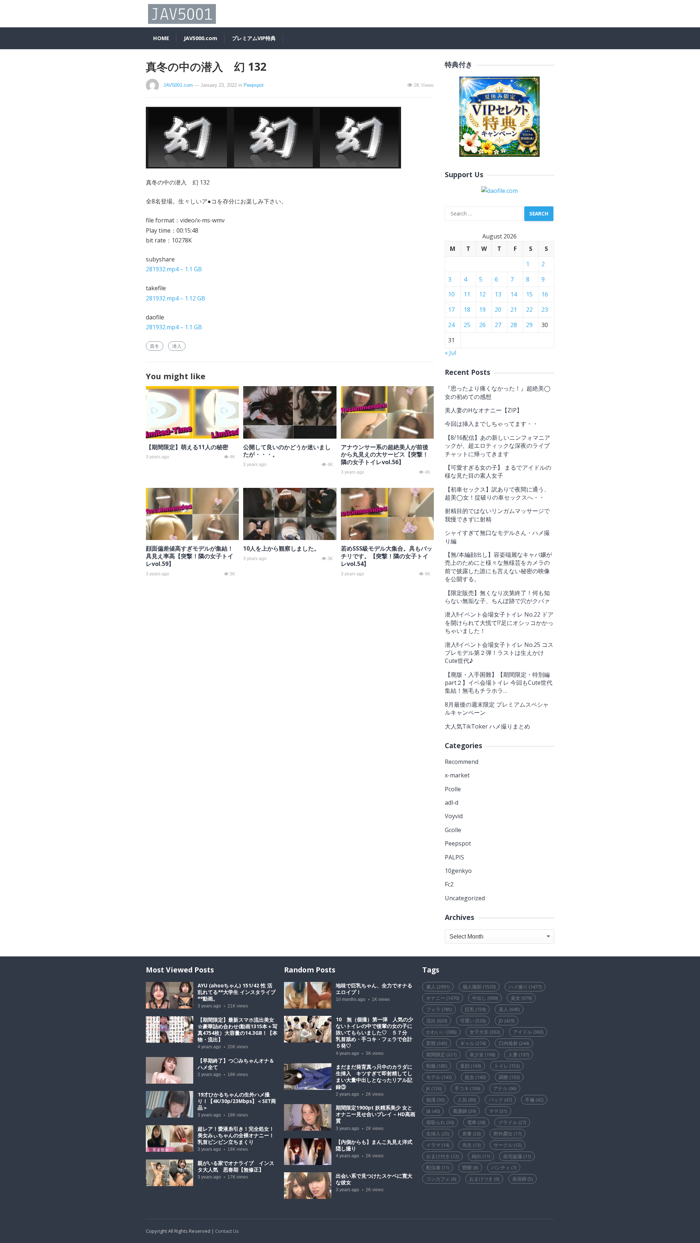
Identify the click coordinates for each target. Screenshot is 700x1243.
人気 (467, 1099)
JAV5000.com (200, 38)
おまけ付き (442, 1156)
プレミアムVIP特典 (254, 38)
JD (506, 1020)
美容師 (522, 1179)
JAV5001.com (178, 85)
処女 (475, 1077)
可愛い (473, 1020)
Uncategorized (465, 898)
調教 (509, 1077)
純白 (481, 1156)
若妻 (471, 1133)
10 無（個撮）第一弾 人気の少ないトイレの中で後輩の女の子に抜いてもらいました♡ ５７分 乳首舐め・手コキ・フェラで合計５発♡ (374, 1032)
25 (467, 325)
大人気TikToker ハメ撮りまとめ (487, 726)
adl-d (451, 803)
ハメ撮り (525, 986)
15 (529, 294)
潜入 (177, 346)
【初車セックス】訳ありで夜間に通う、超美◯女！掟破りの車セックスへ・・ (497, 493)
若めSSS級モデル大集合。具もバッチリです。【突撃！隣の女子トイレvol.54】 (386, 556)
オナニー (442, 998)
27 (498, 325)
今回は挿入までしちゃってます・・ (491, 424)
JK (434, 1088)
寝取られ (440, 1122)
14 (513, 294)
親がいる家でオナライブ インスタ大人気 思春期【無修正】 (236, 1166)
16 (544, 294)
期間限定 (441, 1054)
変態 (436, 1043)
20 (498, 310)
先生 (471, 1145)
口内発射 (514, 1043)
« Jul (450, 353)
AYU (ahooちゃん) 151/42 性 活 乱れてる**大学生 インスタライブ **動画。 (237, 992)
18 (467, 310)
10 (451, 294)
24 (451, 325)
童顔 (470, 1066)
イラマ (437, 1145)
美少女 (482, 1054)
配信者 (437, 1167)
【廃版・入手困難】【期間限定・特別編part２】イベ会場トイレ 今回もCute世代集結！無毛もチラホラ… (498, 683)
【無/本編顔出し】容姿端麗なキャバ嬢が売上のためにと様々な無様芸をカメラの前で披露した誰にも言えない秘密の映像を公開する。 (498, 567)
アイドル (528, 1032)
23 (544, 310)
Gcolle (453, 830)
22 (529, 310)
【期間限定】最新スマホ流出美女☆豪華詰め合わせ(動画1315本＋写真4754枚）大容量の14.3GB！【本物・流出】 (237, 1030)
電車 (476, 1122)
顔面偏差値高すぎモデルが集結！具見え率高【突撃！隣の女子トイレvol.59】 (189, 556)
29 (529, 325)
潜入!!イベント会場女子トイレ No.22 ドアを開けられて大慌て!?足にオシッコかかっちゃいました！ (499, 622)
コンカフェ (441, 1179)
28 (513, 325)
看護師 (464, 1111)
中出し (485, 998)
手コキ (467, 1088)
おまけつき (484, 1179)
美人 (509, 1009)
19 (482, 310)
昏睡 (470, 1167)
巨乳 (475, 1009)
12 (482, 294)
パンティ (503, 1167)
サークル (507, 1145)
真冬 (154, 346)
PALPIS (454, 857)
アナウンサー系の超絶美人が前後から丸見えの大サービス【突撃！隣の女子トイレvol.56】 (384, 454)
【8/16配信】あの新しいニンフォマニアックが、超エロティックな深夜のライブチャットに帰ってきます (497, 446)
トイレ (507, 1066)
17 (451, 310)
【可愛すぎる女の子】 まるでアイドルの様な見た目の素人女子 (498, 471)
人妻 (518, 1054)
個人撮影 (479, 986)
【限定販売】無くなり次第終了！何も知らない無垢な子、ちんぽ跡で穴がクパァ (497, 597)
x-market (457, 775)
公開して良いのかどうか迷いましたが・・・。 (287, 451)
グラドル (512, 1122)
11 (467, 294)
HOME (161, 38)
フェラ (439, 1009)
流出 (436, 1020)
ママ (498, 1111)
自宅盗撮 (517, 1156)
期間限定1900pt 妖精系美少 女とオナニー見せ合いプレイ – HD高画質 (375, 1114)
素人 (438, 986)
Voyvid (454, 816)
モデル (439, 1077)
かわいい (441, 1032)
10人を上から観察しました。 (281, 548)
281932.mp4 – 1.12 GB (175, 298)
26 (482, 325)
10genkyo (458, 871)
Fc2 (449, 884)
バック (500, 1099)
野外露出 (507, 1133)
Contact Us (227, 1231)
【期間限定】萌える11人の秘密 (187, 447)
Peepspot (254, 85)
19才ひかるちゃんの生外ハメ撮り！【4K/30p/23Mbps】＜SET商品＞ (237, 1101)
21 (513, 310)
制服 (436, 1066)
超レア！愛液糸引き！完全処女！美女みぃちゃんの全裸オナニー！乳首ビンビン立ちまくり (236, 1135)
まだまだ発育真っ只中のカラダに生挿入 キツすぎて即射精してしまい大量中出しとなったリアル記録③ (374, 1077)
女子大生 (485, 1032)
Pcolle (453, 789)
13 (498, 294)
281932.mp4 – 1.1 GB (174, 269)
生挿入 (437, 1133)
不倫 (534, 1099)
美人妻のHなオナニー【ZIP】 (483, 410)
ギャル (473, 1043)
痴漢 (435, 1099)
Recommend (461, 762)
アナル (504, 1088)
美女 (521, 998)
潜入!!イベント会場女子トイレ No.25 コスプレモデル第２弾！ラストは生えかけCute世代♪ (499, 653)
